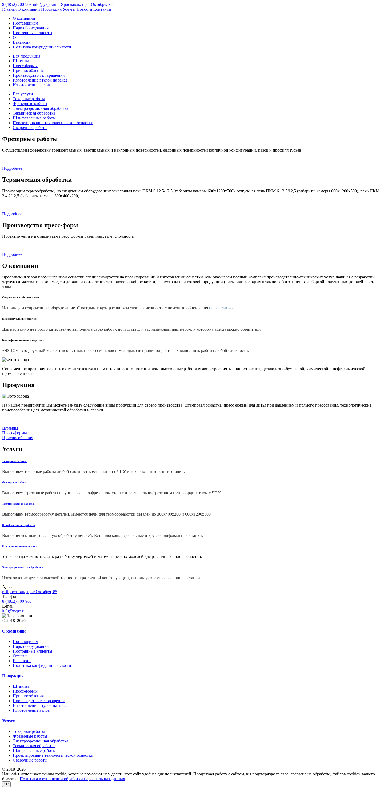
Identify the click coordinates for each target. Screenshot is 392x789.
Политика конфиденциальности (42, 47)
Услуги (69, 9)
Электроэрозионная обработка (40, 108)
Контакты (102, 9)
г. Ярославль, (29, 591)
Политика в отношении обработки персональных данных (72, 778)
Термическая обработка (34, 113)
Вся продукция (26, 56)
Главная (9, 9)
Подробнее (12, 168)
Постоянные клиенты (32, 32)
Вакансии (22, 42)
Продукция (51, 9)
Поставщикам (25, 23)
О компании (29, 9)
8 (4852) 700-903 (17, 4)
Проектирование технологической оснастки (53, 122)
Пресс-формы (25, 65)
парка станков (222, 308)
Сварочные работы (30, 127)
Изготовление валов (31, 85)
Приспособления (28, 70)
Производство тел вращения (39, 75)
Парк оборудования (31, 28)
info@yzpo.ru (44, 4)
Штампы (21, 61)
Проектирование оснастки (19, 546)
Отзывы (20, 37)
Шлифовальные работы (34, 118)
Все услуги (23, 94)
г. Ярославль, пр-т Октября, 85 (85, 4)
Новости (84, 9)
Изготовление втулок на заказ (40, 80)
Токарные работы (29, 98)
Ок (6, 784)
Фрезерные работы (30, 103)
